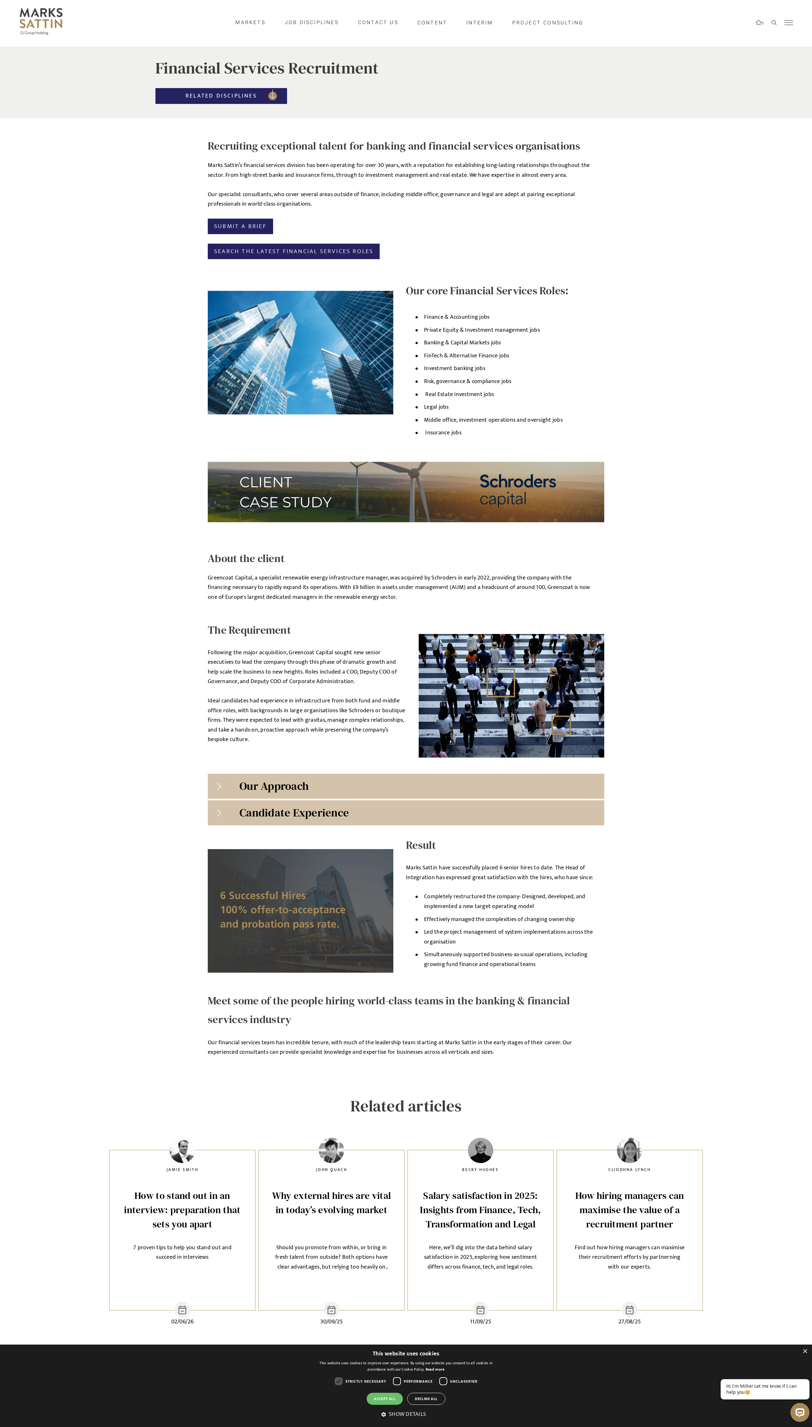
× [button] (804, 1351)
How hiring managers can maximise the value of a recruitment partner (629, 1209)
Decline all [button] (426, 1399)
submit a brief (240, 226)
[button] (406, 1414)
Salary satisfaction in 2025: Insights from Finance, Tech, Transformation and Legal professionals (480, 1209)
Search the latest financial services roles (293, 251)
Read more (435, 1369)
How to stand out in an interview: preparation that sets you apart (182, 1209)
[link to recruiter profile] (182, 1152)
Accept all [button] (385, 1399)
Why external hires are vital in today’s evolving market (331, 1202)
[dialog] (406, 1386)
